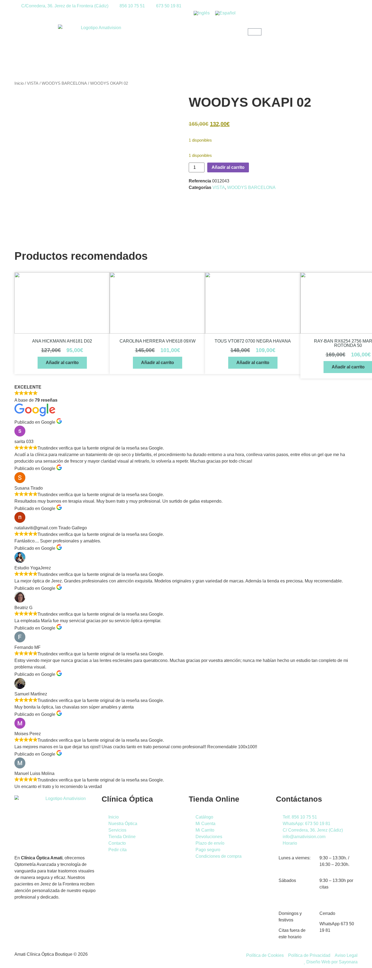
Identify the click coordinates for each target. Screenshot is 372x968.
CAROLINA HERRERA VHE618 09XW (158, 341)
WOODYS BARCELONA (64, 83)
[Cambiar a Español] (225, 13)
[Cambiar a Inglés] (201, 13)
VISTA (32, 83)
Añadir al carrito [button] (62, 362)
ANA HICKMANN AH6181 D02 (62, 341)
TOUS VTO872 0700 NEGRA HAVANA (253, 341)
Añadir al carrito (228, 167)
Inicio (19, 83)
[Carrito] (254, 31)
